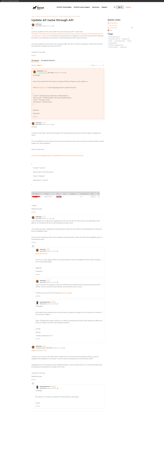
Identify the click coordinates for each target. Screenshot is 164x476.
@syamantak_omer (39, 350)
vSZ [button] (129, 41)
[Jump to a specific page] (102, 65)
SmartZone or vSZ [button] (114, 39)
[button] (65, 195)
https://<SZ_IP (43, 87)
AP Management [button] (120, 41)
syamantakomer (45, 302)
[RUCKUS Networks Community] (38, 7)
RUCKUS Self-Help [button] (114, 36)
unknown (39, 24)
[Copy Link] (53, 26)
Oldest (39, 65)
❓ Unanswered (120, 28)
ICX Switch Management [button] (115, 45)
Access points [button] (112, 43)
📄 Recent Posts (113, 25)
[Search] (114, 7)
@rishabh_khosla (41, 253)
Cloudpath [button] (125, 39)
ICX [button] (110, 41)
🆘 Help (110, 30)
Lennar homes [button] (113, 47)
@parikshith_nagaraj (65, 293)
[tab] (35, 60)
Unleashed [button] (123, 47)
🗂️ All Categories (113, 23)
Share (33, 55)
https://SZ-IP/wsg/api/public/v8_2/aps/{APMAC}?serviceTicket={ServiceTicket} (57, 155)
